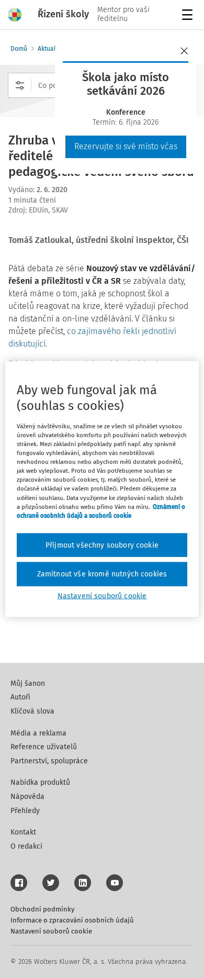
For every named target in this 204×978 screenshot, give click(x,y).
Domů (18, 48)
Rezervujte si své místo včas (125, 146)
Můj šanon (27, 683)
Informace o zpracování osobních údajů (72, 920)
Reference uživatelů (43, 746)
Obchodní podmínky (42, 909)
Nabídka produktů (40, 782)
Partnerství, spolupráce (49, 761)
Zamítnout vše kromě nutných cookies (102, 574)
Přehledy (25, 810)
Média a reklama (38, 733)
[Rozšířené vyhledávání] (19, 85)
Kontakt (23, 832)
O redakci (26, 846)
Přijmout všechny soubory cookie (102, 544)
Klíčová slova (32, 711)
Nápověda (27, 796)
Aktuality (50, 48)
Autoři (20, 697)
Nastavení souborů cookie (51, 931)
